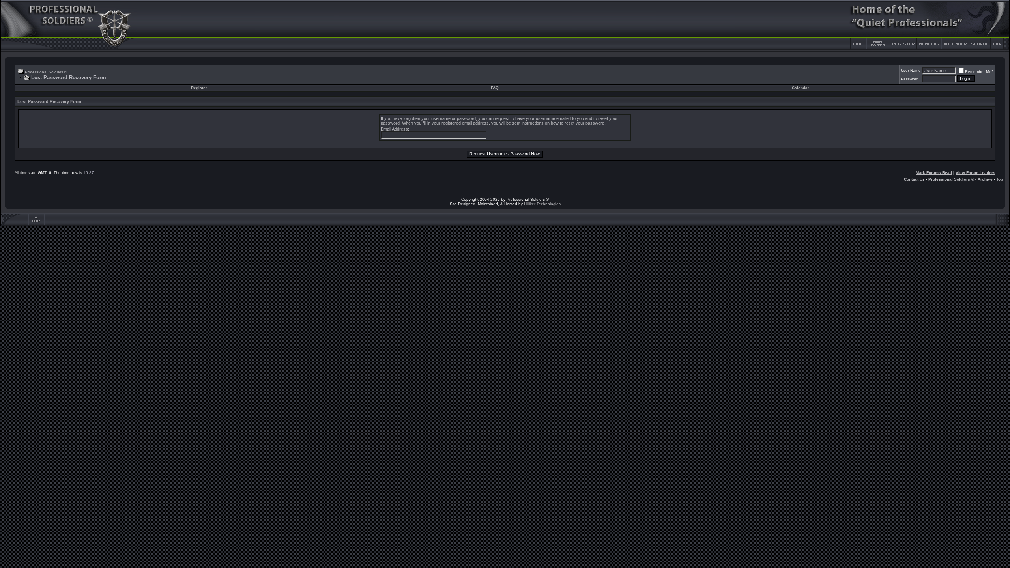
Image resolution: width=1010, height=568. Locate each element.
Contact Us (914, 179)
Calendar (800, 88)
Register (199, 88)
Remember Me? (979, 71)
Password (909, 79)
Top (999, 179)
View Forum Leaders (975, 172)
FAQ (495, 88)
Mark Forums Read (934, 172)
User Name (911, 70)
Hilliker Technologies (542, 204)
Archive (985, 179)
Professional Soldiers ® (46, 72)
